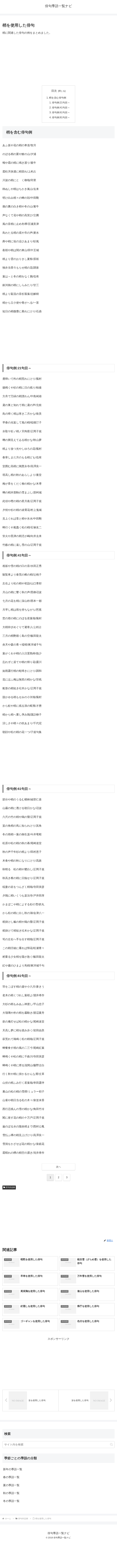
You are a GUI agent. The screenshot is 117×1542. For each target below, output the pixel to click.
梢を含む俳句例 (57, 97)
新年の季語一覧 (12, 1469)
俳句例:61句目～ (61, 112)
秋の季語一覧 (11, 1493)
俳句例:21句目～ (61, 102)
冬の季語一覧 (11, 1501)
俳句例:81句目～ (61, 117)
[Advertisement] (58, 60)
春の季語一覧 (11, 1477)
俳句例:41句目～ (61, 107)
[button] (111, 1444)
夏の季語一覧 (11, 1485)
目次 (54, 90)
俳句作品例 (10, 1187)
